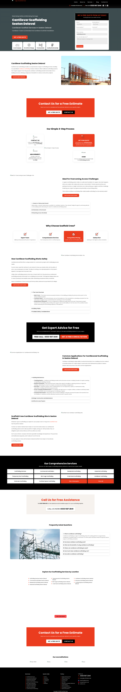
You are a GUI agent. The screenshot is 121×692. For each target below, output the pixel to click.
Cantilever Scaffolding (70, 195)
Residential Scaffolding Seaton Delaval (39, 582)
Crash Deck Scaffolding (31, 684)
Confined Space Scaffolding (32, 688)
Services (90, 2)
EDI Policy (64, 682)
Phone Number (80, 27)
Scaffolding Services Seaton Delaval (38, 578)
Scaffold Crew (17, 445)
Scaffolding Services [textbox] (81, 34)
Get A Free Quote (60, 616)
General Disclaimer (66, 688)
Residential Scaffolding (31, 679)
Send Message (80, 46)
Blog (97, 2)
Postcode (94, 27)
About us (82, 2)
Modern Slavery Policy (66, 676)
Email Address (96, 22)
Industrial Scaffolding (30, 680)
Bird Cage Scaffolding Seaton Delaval (61, 581)
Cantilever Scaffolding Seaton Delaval (84, 578)
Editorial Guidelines (66, 686)
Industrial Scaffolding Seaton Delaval (38, 584)
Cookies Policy (65, 679)
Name (78, 22)
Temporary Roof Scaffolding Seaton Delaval (60, 579)
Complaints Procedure (66, 687)
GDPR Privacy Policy (66, 678)
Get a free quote (20, 37)
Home (75, 2)
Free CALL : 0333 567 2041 (46, 337)
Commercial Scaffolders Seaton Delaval (39, 580)
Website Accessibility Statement (68, 683)
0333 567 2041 (95, 5)
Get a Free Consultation (74, 337)
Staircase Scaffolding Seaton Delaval (84, 580)
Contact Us (104, 2)
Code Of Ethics (65, 684)
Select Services (79, 32)
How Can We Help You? (82, 37)
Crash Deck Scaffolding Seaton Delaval (61, 583)
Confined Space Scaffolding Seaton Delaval (83, 583)
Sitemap (46, 683)
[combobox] (92, 34)
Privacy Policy (64, 680)
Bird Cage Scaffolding (30, 683)
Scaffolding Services (19, 77)
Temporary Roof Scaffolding (32, 682)
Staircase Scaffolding (30, 687)
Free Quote (46, 679)
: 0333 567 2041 (60, 509)
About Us (46, 678)
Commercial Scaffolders (31, 678)
